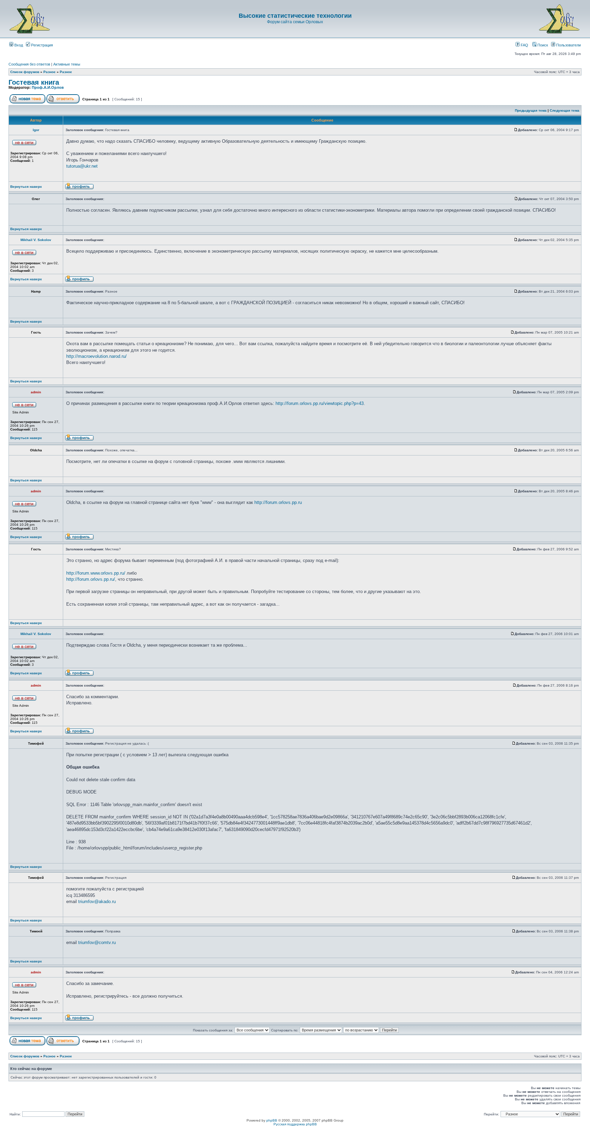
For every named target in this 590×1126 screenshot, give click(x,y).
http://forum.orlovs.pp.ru (278, 502)
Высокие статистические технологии (295, 15)
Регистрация (41, 45)
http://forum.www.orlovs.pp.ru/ (95, 573)
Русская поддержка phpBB (295, 1124)
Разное (49, 72)
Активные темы (66, 64)
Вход (18, 45)
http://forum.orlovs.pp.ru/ (90, 579)
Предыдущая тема (531, 110)
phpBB (271, 1120)
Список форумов (24, 72)
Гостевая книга (34, 82)
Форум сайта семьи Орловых (295, 21)
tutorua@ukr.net (82, 166)
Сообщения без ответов (29, 64)
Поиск (542, 45)
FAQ (524, 45)
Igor (36, 130)
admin (36, 392)
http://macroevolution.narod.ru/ (96, 356)
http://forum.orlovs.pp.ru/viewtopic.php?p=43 (320, 403)
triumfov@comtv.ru (97, 942)
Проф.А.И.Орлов (48, 87)
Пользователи (568, 45)
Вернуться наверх (26, 186)
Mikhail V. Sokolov (35, 240)
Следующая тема (564, 110)
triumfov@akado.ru (97, 901)
